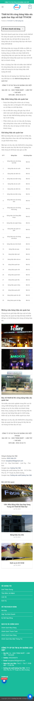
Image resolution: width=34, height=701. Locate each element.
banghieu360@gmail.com (14, 461)
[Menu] (2, 7)
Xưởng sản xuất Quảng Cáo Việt (21, 475)
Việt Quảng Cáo (19, 20)
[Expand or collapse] (23, 29)
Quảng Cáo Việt (15, 468)
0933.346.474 (11, 458)
